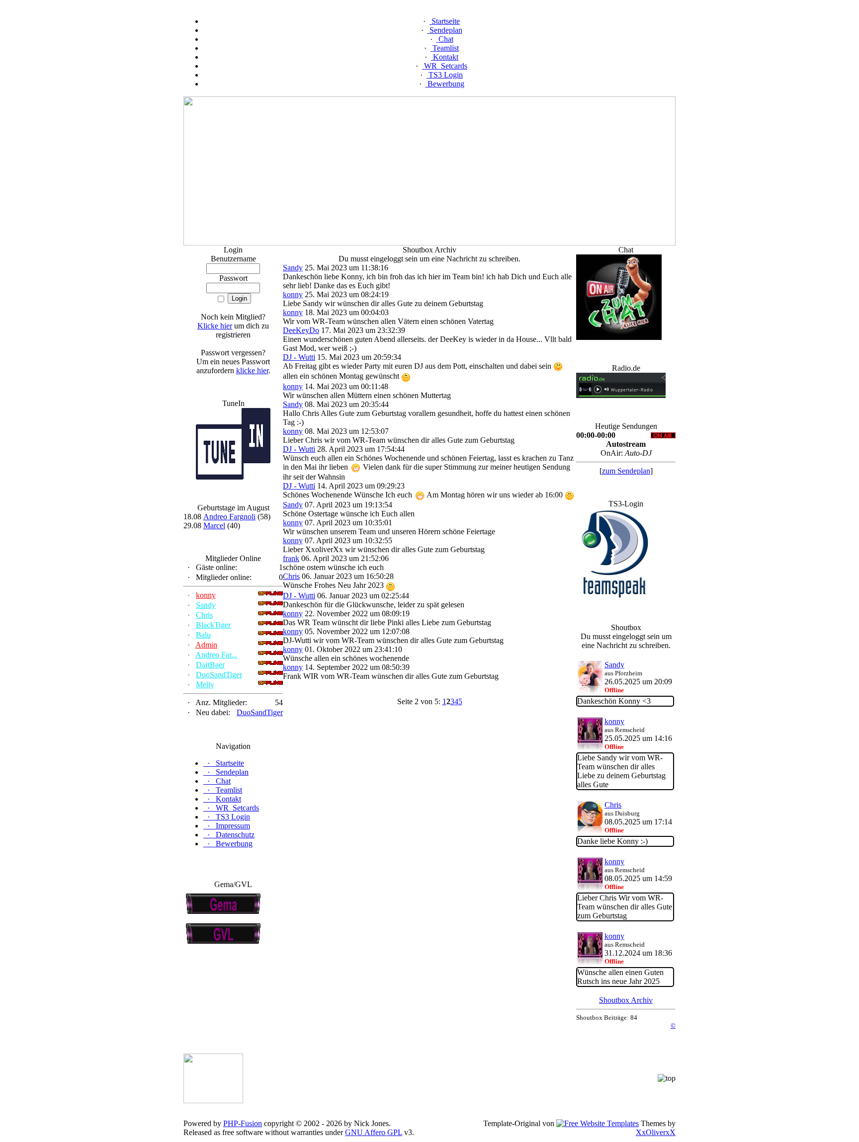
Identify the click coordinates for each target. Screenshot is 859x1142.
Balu (203, 635)
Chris (204, 615)
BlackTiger (213, 625)
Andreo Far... (216, 655)
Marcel (214, 525)
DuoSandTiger (219, 674)
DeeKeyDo (301, 330)
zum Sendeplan (626, 471)
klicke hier (252, 370)
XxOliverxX (656, 1132)
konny (206, 595)
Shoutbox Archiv (626, 1000)
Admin (206, 645)
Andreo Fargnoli (229, 516)
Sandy (206, 605)
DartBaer (210, 664)
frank (291, 558)
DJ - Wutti (299, 357)
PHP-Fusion (242, 1123)
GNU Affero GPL (373, 1132)
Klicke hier (214, 326)
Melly (205, 684)
